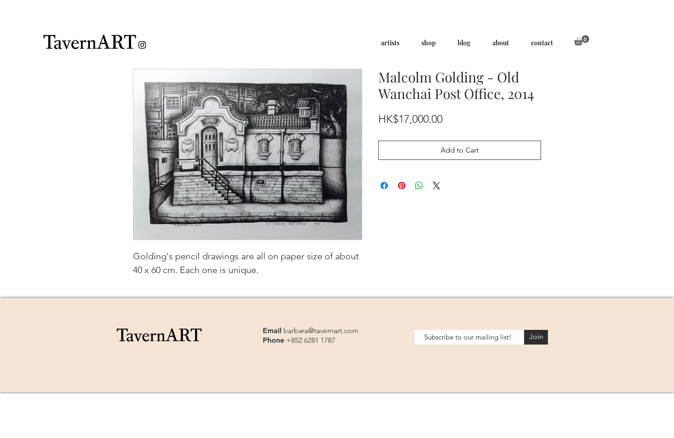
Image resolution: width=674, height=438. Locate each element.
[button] (581, 40)
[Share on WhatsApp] (419, 185)
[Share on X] (436, 185)
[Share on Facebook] (384, 185)
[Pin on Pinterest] (401, 185)
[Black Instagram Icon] (142, 45)
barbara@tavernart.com (321, 330)
